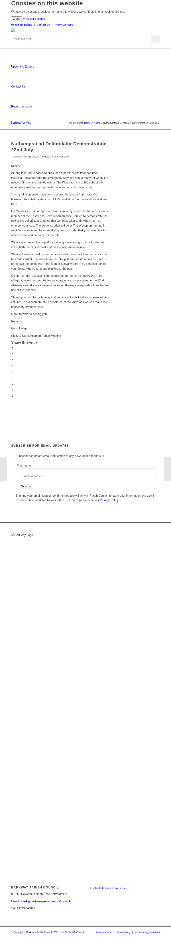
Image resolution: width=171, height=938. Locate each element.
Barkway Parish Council (39, 932)
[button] (17, 347)
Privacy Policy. (109, 500)
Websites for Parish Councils (70, 932)
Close (16, 18)
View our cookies (34, 18)
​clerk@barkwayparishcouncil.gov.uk (46, 901)
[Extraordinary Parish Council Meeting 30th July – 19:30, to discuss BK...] (3, 469)
